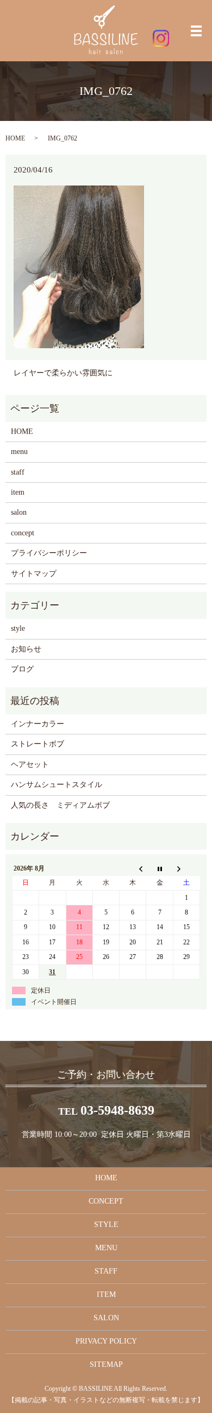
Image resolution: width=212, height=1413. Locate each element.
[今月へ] (159, 868)
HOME (15, 138)
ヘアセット (30, 764)
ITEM (106, 1294)
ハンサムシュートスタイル (56, 785)
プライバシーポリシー (49, 553)
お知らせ (26, 649)
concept (22, 533)
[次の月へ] (186, 868)
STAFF (106, 1271)
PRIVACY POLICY (106, 1341)
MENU (106, 1248)
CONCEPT (106, 1201)
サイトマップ (34, 574)
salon (19, 512)
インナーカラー (37, 724)
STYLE (106, 1224)
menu (19, 451)
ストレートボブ (37, 744)
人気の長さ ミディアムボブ (60, 805)
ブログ (22, 669)
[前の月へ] (133, 868)
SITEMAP (106, 1364)
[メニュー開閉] (196, 30)
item (17, 492)
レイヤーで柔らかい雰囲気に (63, 373)
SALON (106, 1318)
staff (17, 472)
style (18, 628)
